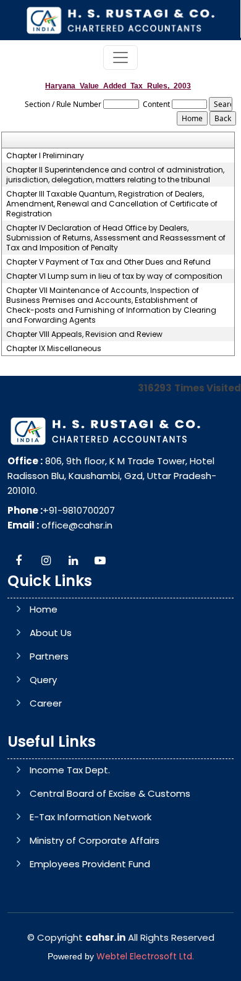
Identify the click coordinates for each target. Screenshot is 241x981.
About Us (51, 632)
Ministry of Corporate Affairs (94, 840)
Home (43, 609)
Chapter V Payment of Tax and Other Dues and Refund (108, 262)
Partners (49, 656)
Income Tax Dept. (70, 770)
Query (43, 679)
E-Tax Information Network (90, 817)
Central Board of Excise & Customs (110, 793)
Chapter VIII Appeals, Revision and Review (84, 334)
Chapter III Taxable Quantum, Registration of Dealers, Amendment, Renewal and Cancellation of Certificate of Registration (112, 204)
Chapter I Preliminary (45, 156)
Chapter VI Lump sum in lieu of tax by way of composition (114, 276)
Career (46, 703)
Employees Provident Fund (90, 863)
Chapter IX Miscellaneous (53, 349)
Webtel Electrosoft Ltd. (145, 956)
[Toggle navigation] (120, 57)
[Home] (119, 19)
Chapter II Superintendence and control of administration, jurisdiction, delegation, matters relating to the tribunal (115, 175)
